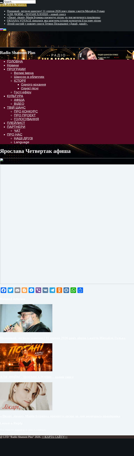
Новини (13, 65)
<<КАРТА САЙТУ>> (55, 436)
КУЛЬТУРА (15, 96)
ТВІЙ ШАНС (16, 107)
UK (5, 4)
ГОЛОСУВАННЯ (26, 119)
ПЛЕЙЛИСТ (16, 123)
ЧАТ (17, 130)
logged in (19, 429)
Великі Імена (24, 73)
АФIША (19, 100)
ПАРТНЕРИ (16, 127)
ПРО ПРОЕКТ (25, 115)
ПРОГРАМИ (16, 69)
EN (14, 4)
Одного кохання (33, 84)
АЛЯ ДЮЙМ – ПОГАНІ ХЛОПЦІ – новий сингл (36, 14)
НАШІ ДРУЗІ (23, 138)
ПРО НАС (14, 134)
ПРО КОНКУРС (26, 111)
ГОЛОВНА (15, 61)
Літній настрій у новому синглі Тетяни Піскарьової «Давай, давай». (47, 23)
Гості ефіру (22, 92)
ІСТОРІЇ (20, 80)
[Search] (1, 2)
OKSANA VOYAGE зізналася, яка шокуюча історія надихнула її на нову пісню (54, 20)
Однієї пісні (29, 88)
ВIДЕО (19, 104)
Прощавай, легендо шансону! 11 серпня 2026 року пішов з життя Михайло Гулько (56, 11)
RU (10, 4)
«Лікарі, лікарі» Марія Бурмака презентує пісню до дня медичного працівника (53, 17)
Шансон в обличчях (29, 77)
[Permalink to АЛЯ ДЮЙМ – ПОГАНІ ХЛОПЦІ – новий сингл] (26, 370)
